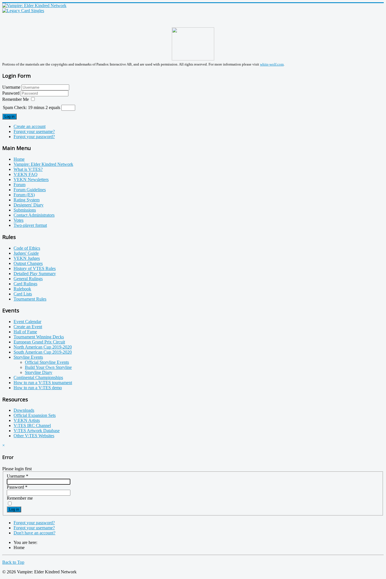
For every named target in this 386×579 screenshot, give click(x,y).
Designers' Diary (29, 205)
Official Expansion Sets (35, 415)
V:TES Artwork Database (37, 430)
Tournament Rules (30, 299)
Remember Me (15, 99)
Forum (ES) (24, 194)
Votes (18, 220)
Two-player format (30, 225)
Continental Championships (38, 377)
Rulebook (22, 288)
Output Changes (28, 263)
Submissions (25, 210)
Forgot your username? (34, 131)
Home (19, 159)
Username (11, 87)
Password (11, 93)
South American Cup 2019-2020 (43, 352)
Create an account (29, 126)
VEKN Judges (27, 258)
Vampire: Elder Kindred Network (43, 164)
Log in (9, 116)
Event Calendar (27, 321)
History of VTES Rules (35, 268)
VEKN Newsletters (31, 179)
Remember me (20, 498)
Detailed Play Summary (35, 273)
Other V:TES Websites (34, 435)
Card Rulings (25, 283)
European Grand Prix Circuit (39, 341)
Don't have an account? (34, 532)
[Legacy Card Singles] (23, 10)
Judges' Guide (26, 253)
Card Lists (23, 293)
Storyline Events (28, 357)
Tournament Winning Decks (39, 336)
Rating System (27, 199)
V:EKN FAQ (26, 174)
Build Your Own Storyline (48, 367)
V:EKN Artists (27, 420)
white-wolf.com (272, 64)
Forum (19, 184)
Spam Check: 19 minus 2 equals (32, 107)
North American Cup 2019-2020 (43, 347)
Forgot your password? (34, 136)
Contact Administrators (34, 215)
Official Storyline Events (47, 362)
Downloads (24, 410)
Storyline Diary (38, 372)
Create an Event (28, 326)
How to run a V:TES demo (38, 387)
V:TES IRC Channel (32, 425)
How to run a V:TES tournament (43, 382)
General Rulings (28, 278)
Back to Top (13, 562)
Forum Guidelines (30, 189)
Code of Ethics (27, 248)
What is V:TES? (28, 169)
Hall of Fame (25, 331)
